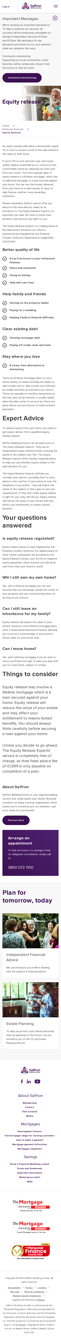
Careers (29, 1107)
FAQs (30, 1181)
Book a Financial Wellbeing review (29, 1164)
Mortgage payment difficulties (29, 1144)
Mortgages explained (30, 1148)
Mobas (41, 1299)
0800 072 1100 (20, 867)
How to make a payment (29, 1140)
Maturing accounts (29, 1177)
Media (29, 1116)
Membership (30, 1103)
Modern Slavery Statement (27, 1295)
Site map (14, 1291)
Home (5, 125)
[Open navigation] (56, 6)
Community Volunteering (22, 77)
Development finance (30, 1131)
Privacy (29, 1287)
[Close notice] (55, 18)
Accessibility (14, 1287)
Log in (5, 6)
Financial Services (13, 129)
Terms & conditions (34, 1291)
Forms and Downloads (29, 1168)
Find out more (16, 820)
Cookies (42, 1287)
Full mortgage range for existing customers (29, 1135)
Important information (29, 1172)
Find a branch (29, 1111)
